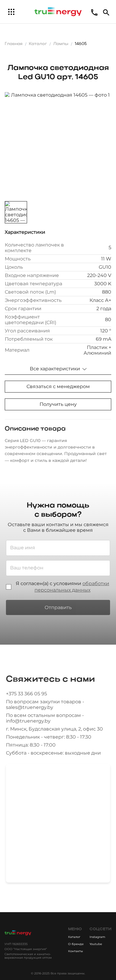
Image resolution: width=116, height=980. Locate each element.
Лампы (60, 44)
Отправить (58, 607)
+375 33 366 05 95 (26, 693)
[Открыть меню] (11, 12)
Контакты (75, 951)
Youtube (96, 944)
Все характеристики (55, 368)
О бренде (76, 944)
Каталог (38, 44)
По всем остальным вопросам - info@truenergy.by (45, 718)
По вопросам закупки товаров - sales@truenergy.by (45, 704)
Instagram (97, 937)
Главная (14, 44)
